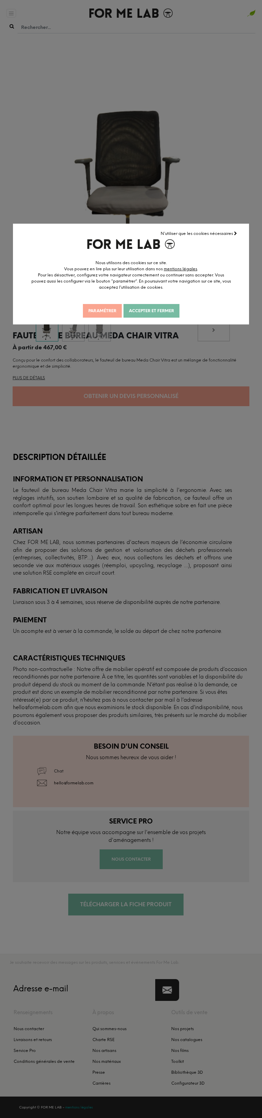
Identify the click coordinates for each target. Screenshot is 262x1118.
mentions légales (180, 269)
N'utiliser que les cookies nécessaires (197, 233)
